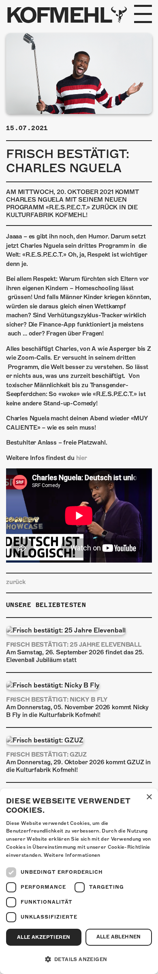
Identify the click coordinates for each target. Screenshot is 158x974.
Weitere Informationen (72, 855)
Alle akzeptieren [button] (43, 937)
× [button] (149, 797)
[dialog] (79, 881)
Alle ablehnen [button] (118, 937)
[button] (79, 959)
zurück (16, 582)
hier (81, 458)
